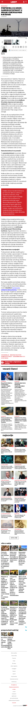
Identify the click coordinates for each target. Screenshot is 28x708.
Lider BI (14, 673)
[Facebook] (13, 47)
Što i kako (14, 663)
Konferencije (14, 681)
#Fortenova (4, 358)
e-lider (14, 689)
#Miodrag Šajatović (15, 355)
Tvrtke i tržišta (14, 655)
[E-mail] (21, 47)
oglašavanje (14, 696)
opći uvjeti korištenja (14, 698)
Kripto (14, 660)
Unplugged (14, 668)
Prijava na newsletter (14, 687)
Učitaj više (14, 538)
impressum (14, 693)
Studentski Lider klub (14, 679)
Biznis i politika (14, 653)
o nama (14, 691)
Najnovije (8, 435)
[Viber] (26, 47)
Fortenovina (16, 288)
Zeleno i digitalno (14, 666)
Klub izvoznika (14, 676)
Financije (14, 658)
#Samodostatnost (6, 356)
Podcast (14, 671)
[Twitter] (16, 47)
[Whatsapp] (23, 47)
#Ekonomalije (5, 355)
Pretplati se (14, 684)
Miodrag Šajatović (3, 54)
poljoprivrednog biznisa (9, 290)
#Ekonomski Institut (19, 356)
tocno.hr (14, 702)
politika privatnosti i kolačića (14, 700)
